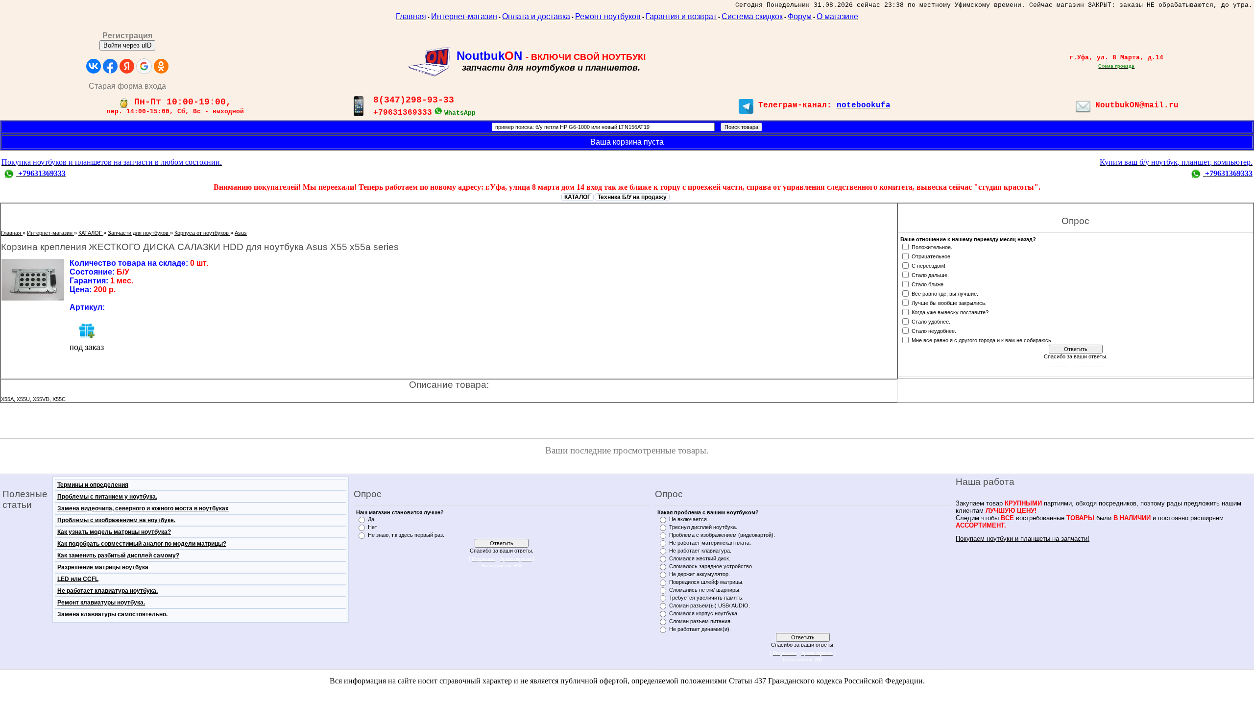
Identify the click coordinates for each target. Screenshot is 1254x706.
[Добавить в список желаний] (87, 330)
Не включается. (688, 519)
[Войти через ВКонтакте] (93, 66)
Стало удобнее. (931, 321)
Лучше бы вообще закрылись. (949, 302)
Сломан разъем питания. (700, 621)
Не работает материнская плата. (710, 543)
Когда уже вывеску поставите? (950, 312)
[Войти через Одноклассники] (161, 66)
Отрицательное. (932, 256)
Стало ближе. (928, 284)
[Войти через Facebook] (110, 66)
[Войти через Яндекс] (127, 66)
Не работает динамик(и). (700, 629)
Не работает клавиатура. (700, 551)
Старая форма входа (127, 86)
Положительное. (932, 247)
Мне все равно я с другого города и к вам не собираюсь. (982, 340)
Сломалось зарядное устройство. (711, 566)
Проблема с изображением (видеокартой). (722, 535)
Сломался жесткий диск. (699, 558)
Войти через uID (127, 45)
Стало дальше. (930, 274)
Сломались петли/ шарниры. (705, 590)
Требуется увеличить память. (706, 598)
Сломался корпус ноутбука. (704, 613)
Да (371, 519)
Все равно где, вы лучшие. (945, 293)
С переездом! (928, 265)
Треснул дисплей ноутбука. (703, 527)
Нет (372, 527)
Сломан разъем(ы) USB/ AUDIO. (709, 605)
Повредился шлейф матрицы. (706, 582)
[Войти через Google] (144, 66)
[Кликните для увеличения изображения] (33, 280)
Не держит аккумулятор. (699, 574)
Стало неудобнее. (934, 330)
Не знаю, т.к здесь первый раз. (406, 535)
